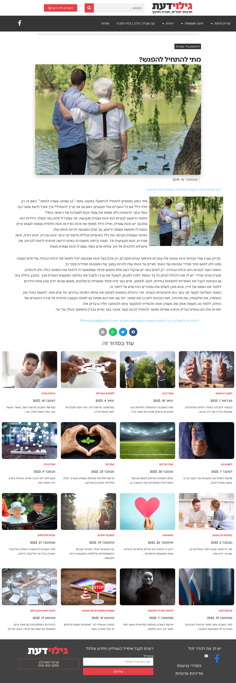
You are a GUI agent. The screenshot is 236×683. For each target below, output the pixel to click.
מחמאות (168, 535)
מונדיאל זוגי (166, 464)
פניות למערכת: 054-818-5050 (48, 664)
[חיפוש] (89, 8)
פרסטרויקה (225, 610)
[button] (133, 332)
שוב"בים (167, 393)
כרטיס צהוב (48, 393)
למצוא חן (226, 464)
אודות (105, 23)
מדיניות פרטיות (189, 673)
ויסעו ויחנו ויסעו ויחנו (42, 610)
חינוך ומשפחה (194, 23)
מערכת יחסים (106, 535)
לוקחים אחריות (105, 393)
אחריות (109, 464)
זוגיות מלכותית (46, 535)
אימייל (148, 656)
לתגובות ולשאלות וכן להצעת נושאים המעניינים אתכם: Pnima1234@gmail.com (139, 320)
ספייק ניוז (49, 464)
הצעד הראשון (224, 393)
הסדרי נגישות (189, 665)
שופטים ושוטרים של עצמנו (98, 610)
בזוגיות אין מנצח (222, 535)
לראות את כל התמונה (160, 610)
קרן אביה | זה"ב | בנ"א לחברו (136, 23)
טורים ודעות (222, 23)
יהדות (170, 23)
